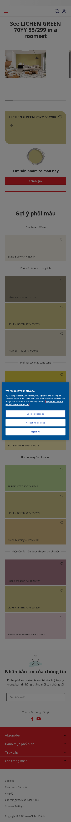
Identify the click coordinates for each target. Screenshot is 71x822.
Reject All (35, 431)
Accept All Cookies (35, 422)
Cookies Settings (35, 414)
